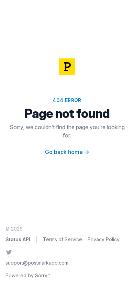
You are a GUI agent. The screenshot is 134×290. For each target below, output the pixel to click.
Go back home (67, 151)
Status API (17, 239)
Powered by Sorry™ (28, 275)
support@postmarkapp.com (36, 263)
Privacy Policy (104, 239)
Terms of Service (62, 239)
